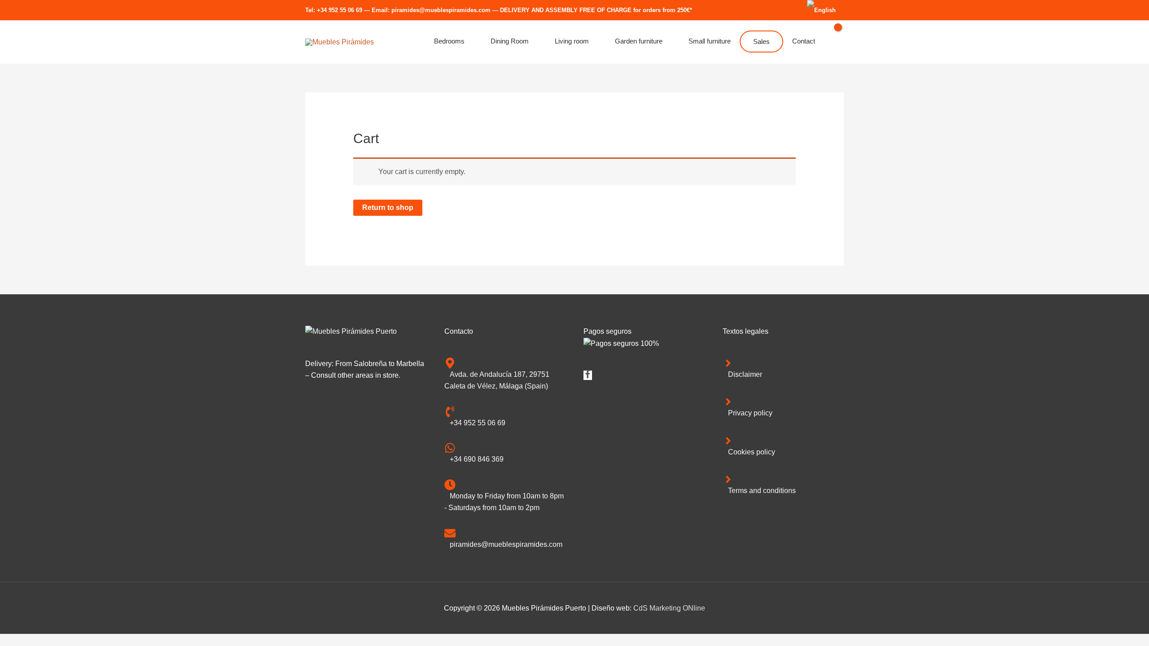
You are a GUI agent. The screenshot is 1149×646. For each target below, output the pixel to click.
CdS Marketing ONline (669, 608)
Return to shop (387, 207)
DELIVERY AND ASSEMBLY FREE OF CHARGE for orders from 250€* (596, 10)
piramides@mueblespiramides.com (441, 10)
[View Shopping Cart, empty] (834, 42)
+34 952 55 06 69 (339, 10)
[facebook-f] (587, 376)
